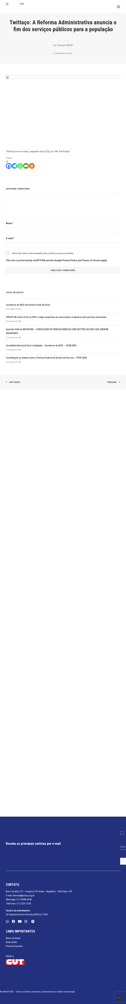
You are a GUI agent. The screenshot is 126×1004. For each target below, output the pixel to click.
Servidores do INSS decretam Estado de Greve (28, 305)
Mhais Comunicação (66, 991)
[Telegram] (14, 166)
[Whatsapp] (20, 166)
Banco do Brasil (13, 938)
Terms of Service (91, 260)
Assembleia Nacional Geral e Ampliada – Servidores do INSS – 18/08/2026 (41, 345)
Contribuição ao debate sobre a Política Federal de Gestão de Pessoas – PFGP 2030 (46, 357)
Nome (10, 223)
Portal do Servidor (14, 946)
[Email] (26, 166)
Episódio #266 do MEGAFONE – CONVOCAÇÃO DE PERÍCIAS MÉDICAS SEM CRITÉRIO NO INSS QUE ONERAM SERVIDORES (57, 331)
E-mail (10, 238)
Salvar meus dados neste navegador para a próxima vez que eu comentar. (43, 253)
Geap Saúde (11, 942)
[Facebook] (9, 166)
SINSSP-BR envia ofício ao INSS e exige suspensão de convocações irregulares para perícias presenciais (56, 317)
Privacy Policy (69, 260)
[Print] (32, 166)
